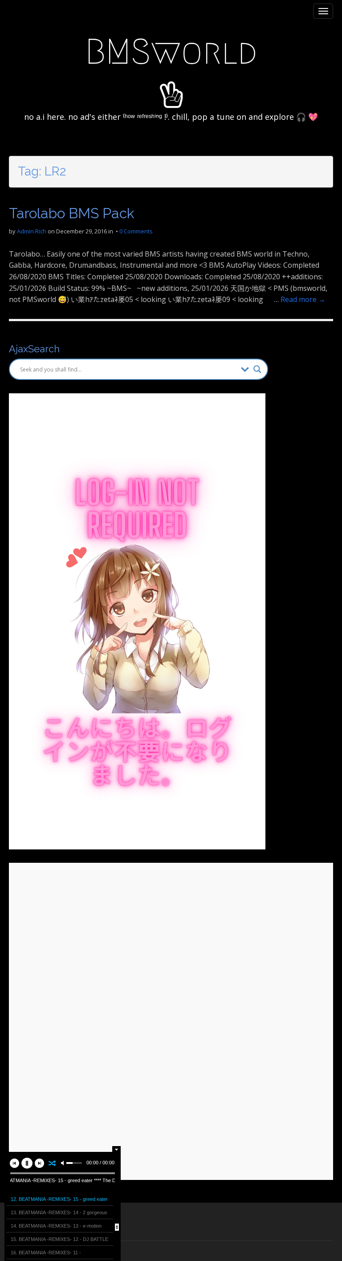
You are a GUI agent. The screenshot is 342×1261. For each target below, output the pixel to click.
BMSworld (171, 52)
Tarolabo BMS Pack (71, 213)
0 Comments (136, 231)
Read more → (303, 299)
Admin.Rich (31, 231)
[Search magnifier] (257, 369)
